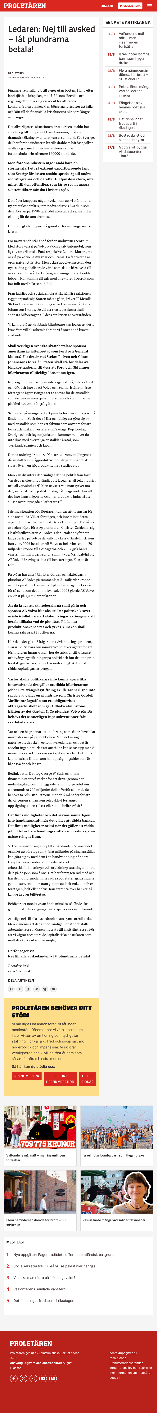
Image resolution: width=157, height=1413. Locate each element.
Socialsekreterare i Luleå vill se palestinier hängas (54, 1266)
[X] (19, 989)
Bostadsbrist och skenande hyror (132, 137)
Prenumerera (130, 5)
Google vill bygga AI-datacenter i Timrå (133, 151)
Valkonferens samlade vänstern (39, 1289)
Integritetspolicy (121, 1368)
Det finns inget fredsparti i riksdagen (131, 123)
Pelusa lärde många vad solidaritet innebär (134, 91)
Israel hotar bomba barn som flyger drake (134, 58)
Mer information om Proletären (131, 1372)
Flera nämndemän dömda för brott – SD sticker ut (133, 74)
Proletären (16, 73)
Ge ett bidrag (87, 1078)
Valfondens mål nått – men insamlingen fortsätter (131, 40)
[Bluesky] (45, 989)
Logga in (107, 6)
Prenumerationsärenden (126, 1363)
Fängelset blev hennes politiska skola (132, 107)
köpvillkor (145, 1368)
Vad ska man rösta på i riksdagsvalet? (44, 1277)
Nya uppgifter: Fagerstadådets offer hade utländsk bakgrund (63, 1254)
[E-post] (53, 989)
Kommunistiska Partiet (54, 1353)
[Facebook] (11, 989)
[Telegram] (36, 989)
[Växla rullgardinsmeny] (149, 6)
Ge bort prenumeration (60, 1078)
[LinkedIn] (28, 989)
